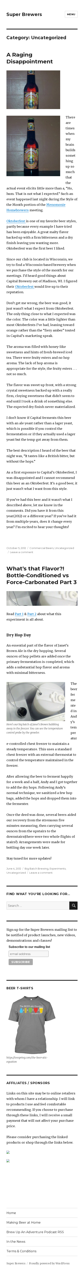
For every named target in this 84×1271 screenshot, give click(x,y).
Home (11, 1213)
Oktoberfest (16, 221)
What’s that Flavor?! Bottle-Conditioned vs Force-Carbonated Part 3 (41, 575)
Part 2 (31, 614)
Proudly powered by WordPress (49, 1263)
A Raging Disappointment (29, 58)
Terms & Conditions (21, 1251)
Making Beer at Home (23, 1222)
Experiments (58, 868)
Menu (71, 14)
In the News (15, 1241)
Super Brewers (24, 14)
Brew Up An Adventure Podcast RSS (35, 1232)
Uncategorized (64, 548)
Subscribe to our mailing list (29, 947)
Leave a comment (21, 552)
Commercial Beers (41, 548)
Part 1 (19, 614)
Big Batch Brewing (36, 868)
